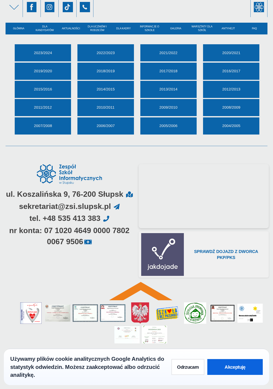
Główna (18, 28)
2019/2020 (43, 71)
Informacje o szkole (149, 28)
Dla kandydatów (45, 28)
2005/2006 (168, 126)
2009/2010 (168, 107)
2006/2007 (106, 126)
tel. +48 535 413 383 (64, 218)
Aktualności (71, 28)
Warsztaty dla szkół (202, 28)
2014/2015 (106, 89)
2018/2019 (106, 71)
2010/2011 (106, 107)
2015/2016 (43, 89)
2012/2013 (231, 89)
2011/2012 (43, 107)
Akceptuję (235, 367)
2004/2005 (231, 126)
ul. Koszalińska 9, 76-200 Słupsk (64, 194)
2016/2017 (231, 71)
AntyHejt (228, 28)
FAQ (254, 28)
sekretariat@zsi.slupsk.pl (65, 206)
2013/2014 (168, 89)
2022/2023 (106, 53)
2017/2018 (168, 71)
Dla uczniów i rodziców (97, 28)
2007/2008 (43, 126)
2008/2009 (231, 107)
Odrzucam (188, 367)
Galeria (175, 28)
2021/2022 (168, 53)
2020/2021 (231, 53)
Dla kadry (123, 28)
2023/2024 (43, 53)
